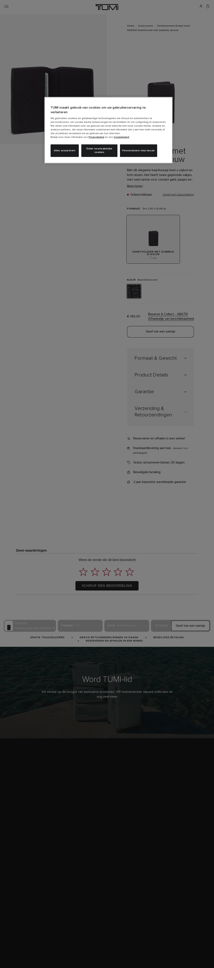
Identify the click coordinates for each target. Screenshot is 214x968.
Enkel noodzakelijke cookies (99, 151)
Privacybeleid (96, 137)
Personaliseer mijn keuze (138, 150)
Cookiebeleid (121, 137)
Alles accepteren (64, 150)
